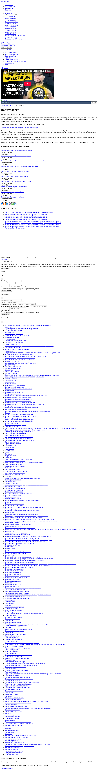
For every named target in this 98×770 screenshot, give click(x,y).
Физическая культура (11, 694)
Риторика (8, 605)
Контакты (8, 10)
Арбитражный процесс (12, 337)
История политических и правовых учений (19, 421)
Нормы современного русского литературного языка (22, 500)
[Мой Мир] (7, 204)
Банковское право (10, 339)
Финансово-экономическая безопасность (18, 703)
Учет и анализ (9, 692)
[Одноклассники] (4, 204)
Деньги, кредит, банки (12, 371)
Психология (8, 583)
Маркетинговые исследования (14, 464)
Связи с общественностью (13, 610)
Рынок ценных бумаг (11, 608)
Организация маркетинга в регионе (16, 509)
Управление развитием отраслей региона (18, 684)
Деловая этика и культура (13, 366)
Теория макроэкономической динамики (17, 648)
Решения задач (9, 63)
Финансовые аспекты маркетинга (16, 706)
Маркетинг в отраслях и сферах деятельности (19, 459)
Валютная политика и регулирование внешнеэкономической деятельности (29, 346)
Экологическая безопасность (14, 725)
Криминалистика (10, 445)
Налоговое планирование (13, 495)
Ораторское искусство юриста (14, 504)
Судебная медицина (11, 637)
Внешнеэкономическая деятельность (17, 349)
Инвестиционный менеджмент (15, 385)
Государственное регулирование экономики (19, 354)
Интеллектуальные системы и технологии (18, 389)
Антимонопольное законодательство (17, 335)
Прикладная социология (13, 574)
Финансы (8, 713)
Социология (9, 620)
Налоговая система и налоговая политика (18, 493)
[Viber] (10, 204)
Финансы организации (12, 716)
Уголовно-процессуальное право (15, 667)
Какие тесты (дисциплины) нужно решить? (15, 306)
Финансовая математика (13, 699)
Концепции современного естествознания (18, 438)
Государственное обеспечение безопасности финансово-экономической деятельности (32, 353)
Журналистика (9, 382)
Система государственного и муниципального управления (24, 613)
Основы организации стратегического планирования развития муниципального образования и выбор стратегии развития (45, 529)
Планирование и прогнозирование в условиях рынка (22, 538)
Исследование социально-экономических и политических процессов (27, 411)
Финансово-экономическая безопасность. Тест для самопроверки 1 (26, 219)
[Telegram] (15, 204)
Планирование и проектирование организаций (20, 543)
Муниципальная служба (12, 486)
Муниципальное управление (14, 490)
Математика (9, 468)
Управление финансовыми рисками (16, 686)
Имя (2, 281)
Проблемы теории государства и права (17, 576)
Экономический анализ (12, 749)
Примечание (5, 287)
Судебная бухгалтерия (12, 636)
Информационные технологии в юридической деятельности (24, 404)
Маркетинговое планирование (15, 461)
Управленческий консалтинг (14, 691)
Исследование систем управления (16, 409)
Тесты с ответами (10, 6)
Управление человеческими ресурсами (17, 687)
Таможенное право (11, 641)
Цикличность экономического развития (18, 722)
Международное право (12, 469)
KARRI (5, 259)
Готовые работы (10, 8)
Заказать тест (9, 5)
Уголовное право (10, 668)
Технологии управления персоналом (17, 658)
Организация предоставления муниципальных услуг (22, 510)
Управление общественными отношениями (19, 679)
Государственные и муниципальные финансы (20, 359)
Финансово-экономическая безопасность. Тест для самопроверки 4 (26, 214)
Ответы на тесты (6, 47)
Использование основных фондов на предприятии (21, 407)
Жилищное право (10, 380)
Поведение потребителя (12, 545)
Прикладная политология (13, 572)
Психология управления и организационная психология (23, 588)
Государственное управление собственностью (20, 358)
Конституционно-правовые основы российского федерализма (25, 430)
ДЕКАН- (5, 1)
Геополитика (9, 351)
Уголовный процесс (11, 672)
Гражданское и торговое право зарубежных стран (21, 363)
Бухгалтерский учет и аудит (14, 342)
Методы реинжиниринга (13, 480)
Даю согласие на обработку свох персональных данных (21, 289)
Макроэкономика (10, 456)
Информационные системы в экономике (18, 397)
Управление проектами (12, 680)
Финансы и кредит (11, 715)
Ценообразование (10, 720)
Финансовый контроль (12, 710)
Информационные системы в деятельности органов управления (26, 395)
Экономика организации (13, 739)
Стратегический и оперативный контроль (18, 629)
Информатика (9, 390)
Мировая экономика (11, 483)
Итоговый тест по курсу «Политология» (14, 186)
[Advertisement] (49, 243)
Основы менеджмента (12, 522)
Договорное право (11, 373)
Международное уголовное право (16, 471)
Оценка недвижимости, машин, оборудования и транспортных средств (28, 536)
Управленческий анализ (12, 689)
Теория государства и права (14, 646)
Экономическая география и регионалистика (19, 746)
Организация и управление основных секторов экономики (24, 507)
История (7, 413)
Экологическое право (12, 727)
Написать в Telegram (7, 44)
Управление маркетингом (13, 675)
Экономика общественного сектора (16, 737)
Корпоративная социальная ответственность (19, 440)
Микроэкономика (10, 481)
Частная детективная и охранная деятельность (20, 723)
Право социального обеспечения (15, 553)
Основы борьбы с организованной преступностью (21, 514)
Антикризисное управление (14, 334)
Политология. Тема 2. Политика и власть (14, 176)
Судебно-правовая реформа (13, 639)
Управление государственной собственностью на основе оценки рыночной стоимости (33, 674)
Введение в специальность (13, 347)
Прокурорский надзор (12, 579)
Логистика (8, 454)
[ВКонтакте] (2, 204)
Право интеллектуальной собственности (18, 552)
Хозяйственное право (12, 718)
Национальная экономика (13, 498)
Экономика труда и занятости (14, 742)
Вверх (3, 271)
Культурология (9, 449)
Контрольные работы (11, 59)
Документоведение (11, 378)
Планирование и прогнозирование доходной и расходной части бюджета (28, 540)
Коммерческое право (11, 426)
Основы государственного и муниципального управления (24, 517)
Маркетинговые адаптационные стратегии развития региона (25, 462)
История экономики (11, 423)
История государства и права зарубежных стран (20, 414)
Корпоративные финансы (13, 444)
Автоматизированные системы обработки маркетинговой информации (28, 325)
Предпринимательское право (14, 571)
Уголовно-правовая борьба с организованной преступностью (25, 663)
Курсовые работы (10, 56)
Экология (8, 728)
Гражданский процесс (12, 361)
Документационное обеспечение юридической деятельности (24, 377)
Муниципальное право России (15, 488)
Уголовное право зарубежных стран (16, 670)
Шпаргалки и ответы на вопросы (15, 61)
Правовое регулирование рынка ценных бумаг (20, 562)
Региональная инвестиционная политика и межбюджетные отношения (28, 595)
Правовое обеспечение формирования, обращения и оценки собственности (29, 559)
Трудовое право (10, 660)
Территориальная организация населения (18, 655)
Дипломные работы (11, 52)
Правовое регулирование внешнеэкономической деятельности (25, 560)
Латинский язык (10, 450)
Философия (8, 696)
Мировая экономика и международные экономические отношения (26, 485)
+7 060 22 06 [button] (10, 16)
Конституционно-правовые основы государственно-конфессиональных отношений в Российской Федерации (40, 428)
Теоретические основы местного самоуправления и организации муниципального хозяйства (35, 644)
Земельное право (10, 383)
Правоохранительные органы (14, 569)
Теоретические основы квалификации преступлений (22, 643)
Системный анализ (11, 615)
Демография (9, 370)
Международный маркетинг (14, 474)
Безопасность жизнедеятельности (15, 341)
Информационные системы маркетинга (18, 401)
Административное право (13, 330)
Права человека (10, 548)
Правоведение (9, 555)
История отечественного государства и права (19, 419)
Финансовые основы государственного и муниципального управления (28, 708)
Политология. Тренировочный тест (12, 192)
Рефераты (8, 58)
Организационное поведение (14, 505)
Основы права (9, 531)
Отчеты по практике (11, 54)
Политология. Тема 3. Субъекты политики (15, 171)
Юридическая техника (12, 754)
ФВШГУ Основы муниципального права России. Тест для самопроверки (29, 212)
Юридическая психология (13, 753)
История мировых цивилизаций (15, 418)
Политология (9, 547)
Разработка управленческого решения (17, 593)
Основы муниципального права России (18, 524)
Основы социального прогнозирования (17, 534)
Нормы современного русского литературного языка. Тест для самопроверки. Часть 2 (33, 224)
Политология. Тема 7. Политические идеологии (16, 150)
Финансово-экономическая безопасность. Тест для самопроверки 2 (26, 217)
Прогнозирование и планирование (16, 577)
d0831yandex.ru (10, 13)
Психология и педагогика (13, 584)
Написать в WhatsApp (8, 45)
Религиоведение (10, 601)
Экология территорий (12, 730)
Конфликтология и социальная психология (19, 437)
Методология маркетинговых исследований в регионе (22, 478)
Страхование (9, 632)
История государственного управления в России (20, 416)
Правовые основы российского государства (19, 567)
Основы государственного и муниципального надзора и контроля (26, 516)
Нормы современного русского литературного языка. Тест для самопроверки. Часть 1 (33, 226)
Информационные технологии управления (19, 406)
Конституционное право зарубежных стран (19, 431)
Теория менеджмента (11, 650)
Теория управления (11, 653)
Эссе (6, 64)
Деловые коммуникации (13, 368)
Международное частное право (15, 473)
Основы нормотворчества (13, 526)
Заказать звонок (6, 290)
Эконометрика (9, 732)
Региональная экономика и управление (17, 598)
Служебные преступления (13, 617)
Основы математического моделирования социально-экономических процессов (31, 521)
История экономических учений (15, 425)
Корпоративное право (12, 442)
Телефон (3, 283)
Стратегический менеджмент (14, 631)
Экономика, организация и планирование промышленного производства (29, 744)
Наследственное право (12, 497)
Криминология (9, 447)
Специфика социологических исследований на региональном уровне (27, 624)
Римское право (9, 603)
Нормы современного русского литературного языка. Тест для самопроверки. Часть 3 (33, 223)
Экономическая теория (12, 747)
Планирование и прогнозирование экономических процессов (25, 541)
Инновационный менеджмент (14, 387)
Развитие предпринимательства (15, 589)
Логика (7, 452)
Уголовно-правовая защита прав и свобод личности (21, 665)
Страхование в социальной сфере (15, 634)
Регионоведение (10, 600)
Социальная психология (12, 619)
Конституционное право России (15, 433)
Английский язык (10, 332)
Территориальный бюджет (13, 656)
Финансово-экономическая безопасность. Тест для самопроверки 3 (26, 216)
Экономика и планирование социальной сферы (20, 735)
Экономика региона (11, 740)
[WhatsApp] (12, 204)
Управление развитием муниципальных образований (22, 682)
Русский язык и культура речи (14, 607)
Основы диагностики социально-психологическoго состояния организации (29, 519)
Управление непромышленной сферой (17, 677)
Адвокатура (8, 327)
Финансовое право (11, 704)
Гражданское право (11, 365)
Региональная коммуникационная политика (19, 596)
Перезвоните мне (10, 18)
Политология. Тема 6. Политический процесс (16, 156)
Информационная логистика (14, 392)
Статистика (8, 627)
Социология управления (13, 622)
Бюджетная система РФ (12, 344)
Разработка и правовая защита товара (17, 591)
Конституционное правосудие (14, 435)
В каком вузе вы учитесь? (9, 304)
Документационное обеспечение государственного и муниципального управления (32, 375)
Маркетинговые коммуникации (15, 466)
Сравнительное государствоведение (16, 625)
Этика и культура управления (14, 751)
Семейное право (10, 612)
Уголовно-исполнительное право (15, 662)
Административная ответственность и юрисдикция (21, 328)
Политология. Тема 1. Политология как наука (16, 181)
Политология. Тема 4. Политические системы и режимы (19, 166)
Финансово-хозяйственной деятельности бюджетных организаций (26, 701)
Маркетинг (8, 457)
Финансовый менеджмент (13, 711)
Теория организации (11, 651)
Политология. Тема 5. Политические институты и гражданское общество (25, 161)
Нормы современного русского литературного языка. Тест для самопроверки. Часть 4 (33, 221)
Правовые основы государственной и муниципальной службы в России (28, 565)
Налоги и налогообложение (14, 492)
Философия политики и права (14, 698)
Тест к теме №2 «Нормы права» (15, 228)
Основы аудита (9, 512)
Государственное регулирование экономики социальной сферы (25, 356)
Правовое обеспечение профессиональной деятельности (23, 557)
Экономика (8, 734)
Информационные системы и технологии (18, 399)
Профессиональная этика (13, 581)
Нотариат (8, 502)
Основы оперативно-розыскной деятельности (20, 528)
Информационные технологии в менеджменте (20, 402)
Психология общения (12, 586)
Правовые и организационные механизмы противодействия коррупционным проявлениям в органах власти (40, 564)
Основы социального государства (16, 533)
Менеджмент (9, 476)
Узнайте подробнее (7, 768)
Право (7, 550)
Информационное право (13, 394)
